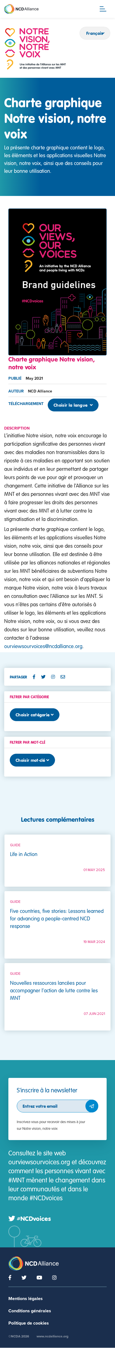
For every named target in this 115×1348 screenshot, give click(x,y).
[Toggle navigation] (103, 8)
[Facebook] (9, 1277)
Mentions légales (25, 1298)
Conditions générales (29, 1311)
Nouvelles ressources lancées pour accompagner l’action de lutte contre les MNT (54, 990)
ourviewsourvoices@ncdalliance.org (43, 646)
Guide (15, 845)
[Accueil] (35, 49)
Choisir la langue (71, 405)
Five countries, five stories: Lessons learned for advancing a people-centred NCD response (57, 918)
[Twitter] (24, 1277)
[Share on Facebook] (36, 677)
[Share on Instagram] (55, 677)
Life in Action (23, 853)
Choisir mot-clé (30, 760)
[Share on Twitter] (45, 677)
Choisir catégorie (32, 714)
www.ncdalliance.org (52, 1336)
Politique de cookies (28, 1323)
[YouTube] (39, 1277)
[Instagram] (54, 1277)
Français (94, 33)
